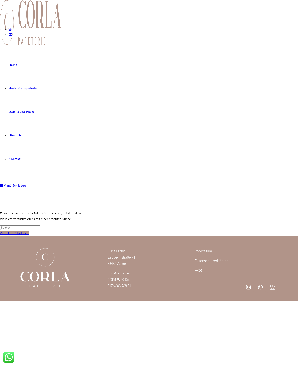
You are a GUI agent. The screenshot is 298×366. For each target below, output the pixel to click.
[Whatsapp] (260, 287)
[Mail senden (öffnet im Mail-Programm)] (10, 35)
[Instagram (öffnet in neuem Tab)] (10, 29)
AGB (198, 271)
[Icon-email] (272, 287)
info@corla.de (118, 273)
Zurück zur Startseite (14, 233)
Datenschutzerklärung (212, 261)
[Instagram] (248, 287)
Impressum (203, 251)
